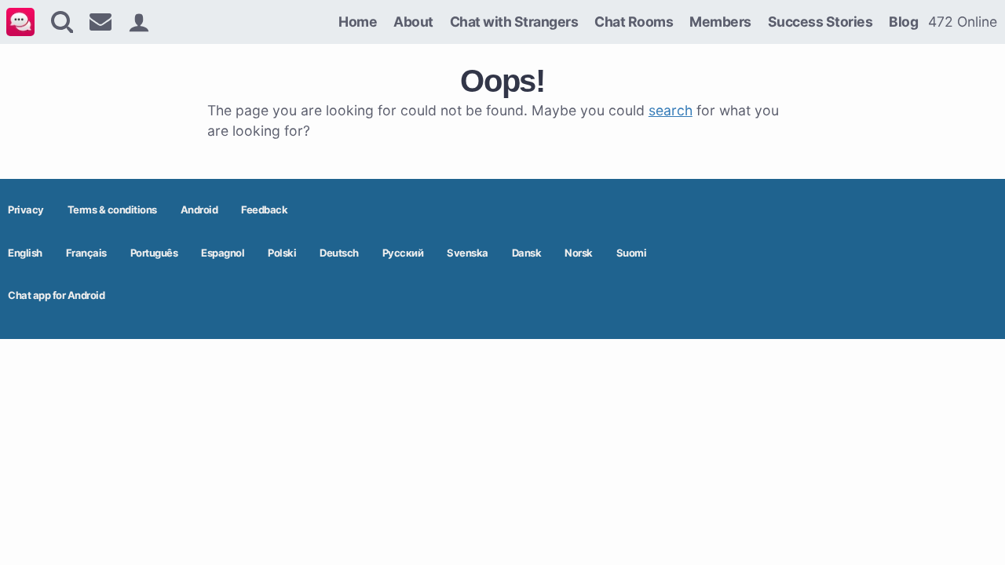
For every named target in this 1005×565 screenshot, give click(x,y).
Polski (282, 252)
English (25, 252)
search (671, 110)
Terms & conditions (112, 209)
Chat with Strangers (514, 21)
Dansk (527, 252)
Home (357, 21)
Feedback (264, 209)
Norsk (579, 252)
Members (720, 21)
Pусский (403, 252)
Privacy (26, 209)
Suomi (631, 252)
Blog (903, 21)
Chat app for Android (56, 295)
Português (154, 252)
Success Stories (820, 21)
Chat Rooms (633, 21)
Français (86, 252)
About (413, 21)
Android (199, 209)
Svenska (467, 252)
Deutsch (339, 252)
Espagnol (222, 252)
